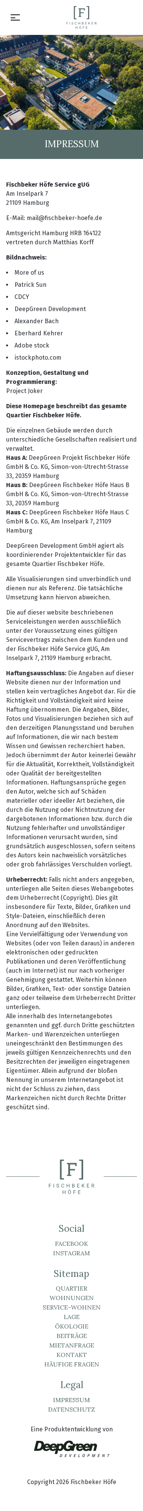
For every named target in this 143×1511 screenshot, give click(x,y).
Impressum (71, 1400)
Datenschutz (71, 1409)
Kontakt (71, 1355)
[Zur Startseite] (81, 17)
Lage (72, 1317)
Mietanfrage (71, 1345)
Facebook (71, 1244)
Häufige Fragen (71, 1364)
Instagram (71, 1253)
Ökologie (71, 1326)
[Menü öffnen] (15, 17)
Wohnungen (72, 1298)
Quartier (71, 1288)
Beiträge (71, 1336)
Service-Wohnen (72, 1307)
